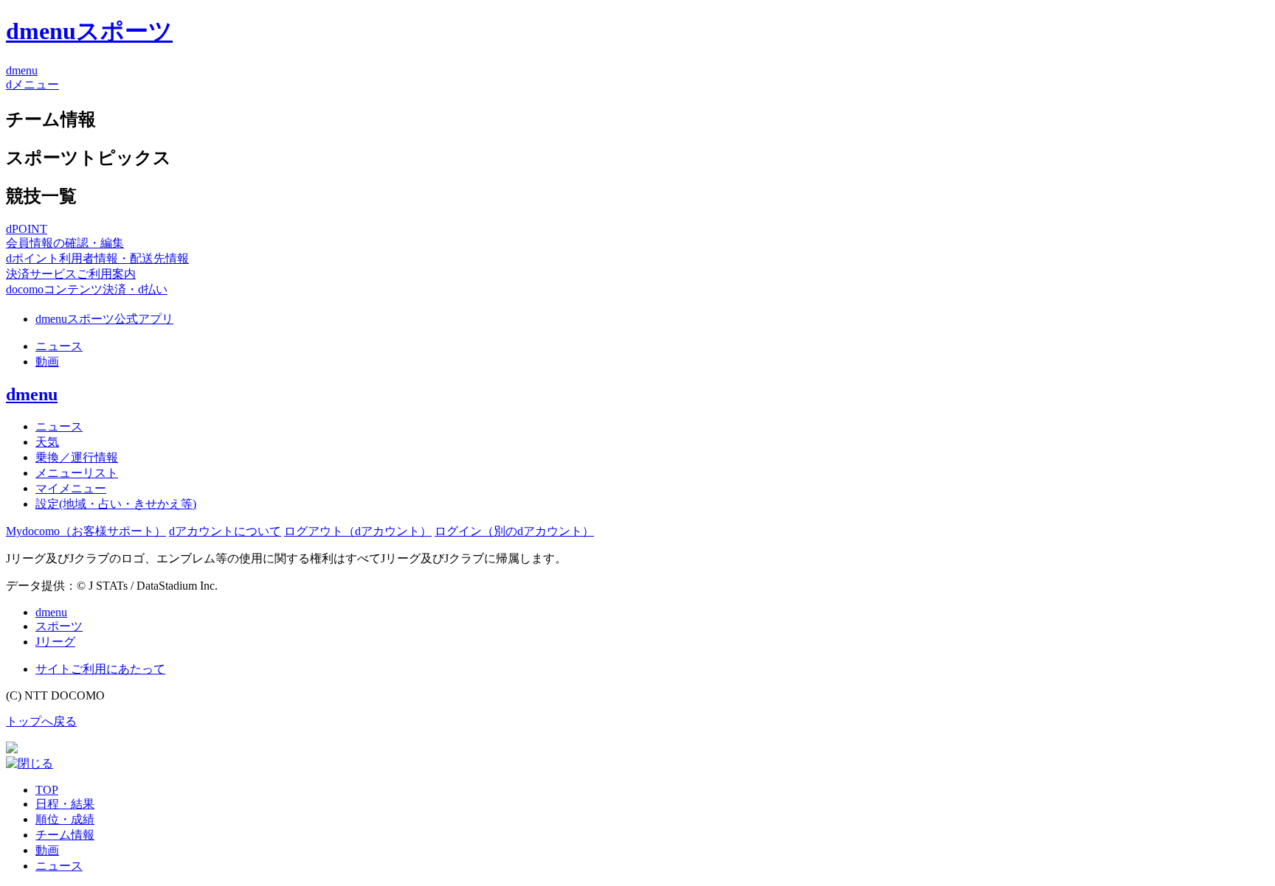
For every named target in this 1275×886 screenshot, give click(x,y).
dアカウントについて (225, 531)
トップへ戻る (41, 721)
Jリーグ (55, 641)
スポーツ (59, 626)
